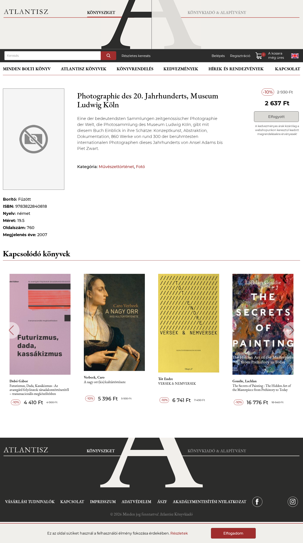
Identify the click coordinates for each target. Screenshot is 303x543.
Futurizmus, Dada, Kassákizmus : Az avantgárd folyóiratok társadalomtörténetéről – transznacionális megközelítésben (39, 390)
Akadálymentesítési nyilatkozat (209, 501)
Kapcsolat (287, 69)
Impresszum (103, 501)
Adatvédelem (136, 501)
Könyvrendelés (135, 69)
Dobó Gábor (19, 381)
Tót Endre (165, 379)
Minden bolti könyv (27, 69)
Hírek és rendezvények (236, 69)
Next (291, 330)
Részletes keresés (136, 56)
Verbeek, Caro (94, 377)
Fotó (140, 166)
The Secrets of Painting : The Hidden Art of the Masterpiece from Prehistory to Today (261, 388)
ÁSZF (162, 501)
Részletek (179, 533)
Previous (11, 330)
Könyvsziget (101, 12)
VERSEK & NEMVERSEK (177, 384)
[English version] (295, 55)
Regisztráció (240, 56)
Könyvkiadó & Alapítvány (217, 12)
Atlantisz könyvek (83, 69)
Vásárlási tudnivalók (30, 501)
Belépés (218, 56)
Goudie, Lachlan (244, 381)
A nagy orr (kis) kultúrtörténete (105, 382)
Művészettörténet (116, 166)
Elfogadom (233, 533)
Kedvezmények (180, 69)
